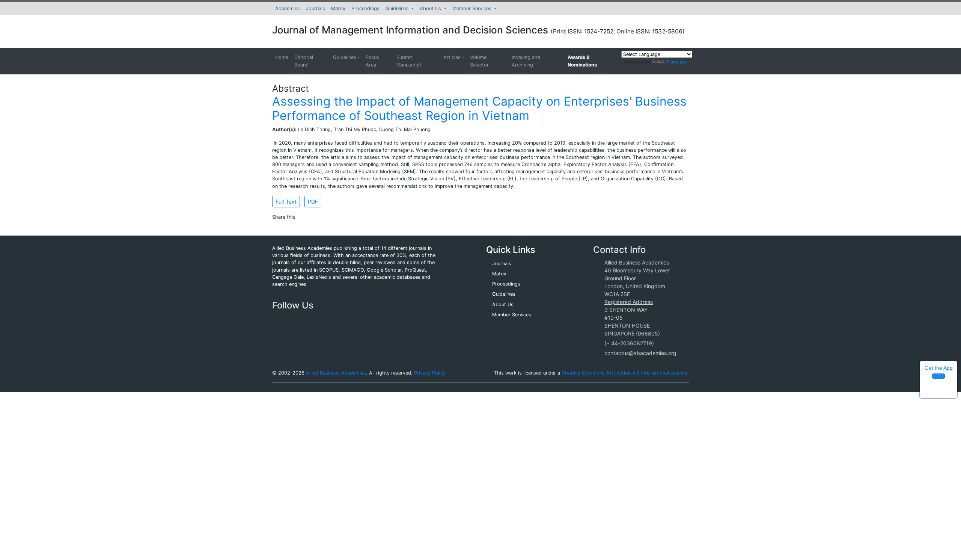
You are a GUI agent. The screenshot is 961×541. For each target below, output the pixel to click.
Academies (287, 8)
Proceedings (365, 8)
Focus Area (372, 60)
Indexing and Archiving (526, 60)
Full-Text (286, 201)
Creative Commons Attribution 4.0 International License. (625, 373)
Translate (676, 62)
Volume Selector (479, 60)
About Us (431, 8)
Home (281, 57)
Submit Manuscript (409, 60)
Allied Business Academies (336, 373)
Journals (315, 8)
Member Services (472, 8)
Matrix (338, 8)
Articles (452, 57)
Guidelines (398, 8)
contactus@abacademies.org (640, 353)
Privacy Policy (430, 373)
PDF (313, 201)
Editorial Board (303, 60)
